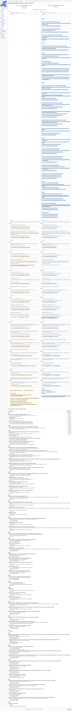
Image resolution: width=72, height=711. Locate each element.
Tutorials (2, 12)
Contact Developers (3, 23)
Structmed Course (3, 20)
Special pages (3, 35)
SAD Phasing (2, 19)
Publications (2, 15)
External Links (3, 16)
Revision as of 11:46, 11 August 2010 (22, 5)
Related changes (3, 34)
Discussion (12, 1)
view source (29, 5)
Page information (3, 38)
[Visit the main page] (4, 4)
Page (9, 1)
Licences (2, 25)
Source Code (2, 26)
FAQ (1, 13)
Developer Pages (3, 24)
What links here (3, 33)
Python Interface (3, 22)
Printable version (3, 36)
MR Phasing (2, 18)
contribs (26, 6)
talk (23, 6)
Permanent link (3, 37)
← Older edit (24, 8)
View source (17, 1)
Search (1, 29)
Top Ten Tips (2, 14)
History (20, 1)
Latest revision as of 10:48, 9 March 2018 (53, 5)
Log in (70, 0)
